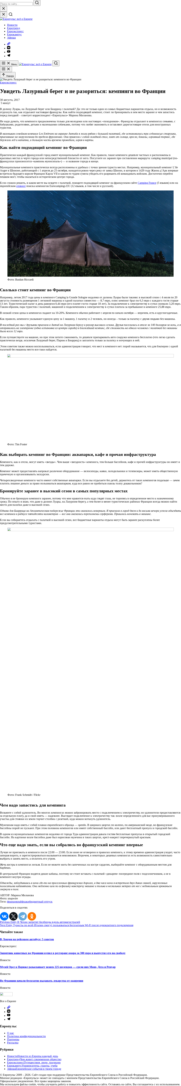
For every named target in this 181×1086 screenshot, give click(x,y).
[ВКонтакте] (4, 916)
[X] (13, 916)
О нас (10, 1033)
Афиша (11, 37)
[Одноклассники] (32, 916)
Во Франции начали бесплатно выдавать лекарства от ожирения (41, 980)
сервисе (21, 185)
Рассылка (12, 1042)
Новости (12, 24)
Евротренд (13, 28)
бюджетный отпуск (40, 901)
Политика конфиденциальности (26, 1036)
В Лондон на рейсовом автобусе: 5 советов (27, 939)
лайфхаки (23, 901)
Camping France (147, 182)
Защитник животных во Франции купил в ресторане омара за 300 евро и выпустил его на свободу (62, 953)
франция (12, 901)
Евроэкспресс (15, 31)
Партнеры (13, 1039)
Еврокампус (14, 34)
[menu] (6, 69)
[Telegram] (22, 916)
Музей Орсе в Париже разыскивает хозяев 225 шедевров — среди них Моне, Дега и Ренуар (58, 966)
